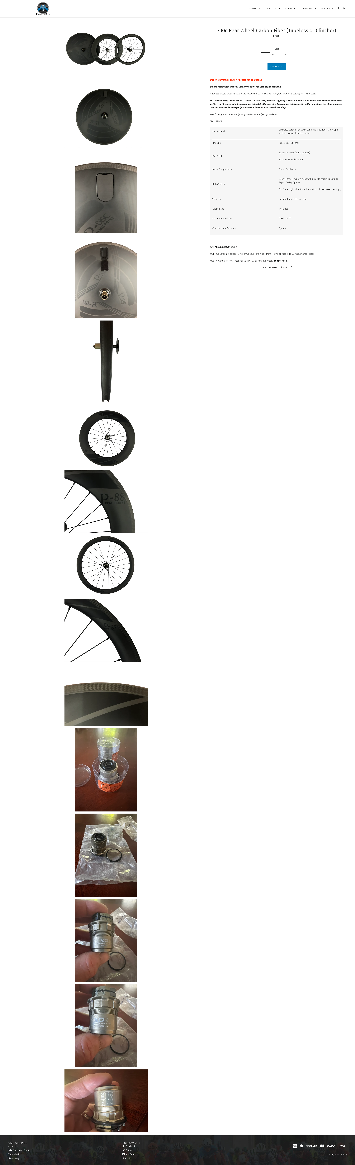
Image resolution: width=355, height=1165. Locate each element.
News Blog (13, 1158)
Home (253, 8)
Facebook (130, 1146)
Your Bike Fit (14, 1154)
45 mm (287, 55)
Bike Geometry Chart (18, 1150)
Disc (277, 49)
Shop (289, 8)
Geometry (307, 8)
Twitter (128, 1150)
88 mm (276, 55)
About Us (271, 8)
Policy (326, 8)
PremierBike (340, 1154)
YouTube (130, 1154)
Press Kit (127, 1158)
